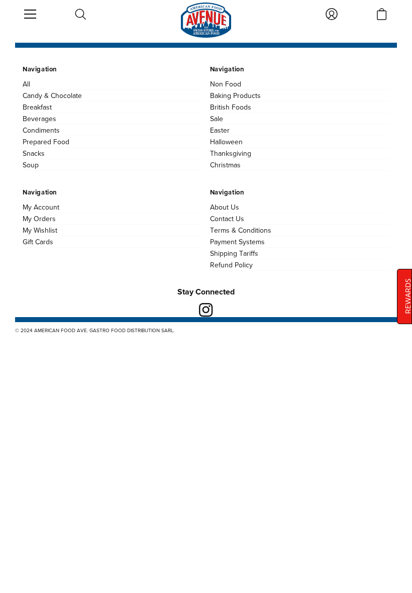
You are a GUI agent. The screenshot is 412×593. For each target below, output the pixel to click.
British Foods (230, 107)
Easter (220, 130)
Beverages (39, 119)
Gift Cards (38, 242)
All (26, 84)
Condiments (41, 130)
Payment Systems (237, 242)
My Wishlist (40, 230)
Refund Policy (231, 265)
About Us (224, 207)
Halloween (226, 142)
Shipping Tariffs (234, 253)
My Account (41, 207)
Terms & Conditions (240, 230)
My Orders (39, 219)
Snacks (34, 153)
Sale (216, 119)
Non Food (225, 84)
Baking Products (235, 95)
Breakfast (37, 107)
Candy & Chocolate (52, 95)
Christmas (225, 165)
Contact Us (227, 219)
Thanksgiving (230, 153)
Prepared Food (46, 142)
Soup (31, 165)
